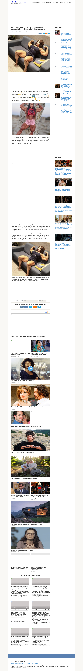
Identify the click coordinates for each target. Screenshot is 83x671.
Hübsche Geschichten (18, 2)
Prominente (42, 300)
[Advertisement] (41, 15)
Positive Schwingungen (36, 2)
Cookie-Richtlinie (23, 663)
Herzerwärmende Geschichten (31, 300)
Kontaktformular (35, 663)
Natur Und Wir (62, 2)
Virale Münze (55, 2)
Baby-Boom (69, 2)
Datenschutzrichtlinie (15, 663)
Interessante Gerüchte (46, 2)
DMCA (29, 663)
